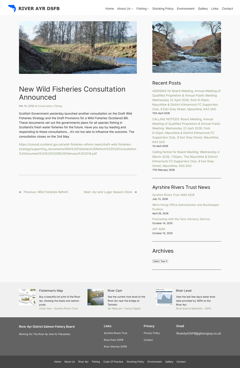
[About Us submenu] (132, 8)
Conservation (45, 105)
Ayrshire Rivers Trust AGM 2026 (173, 195)
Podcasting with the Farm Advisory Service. (181, 219)
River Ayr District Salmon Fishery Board (47, 326)
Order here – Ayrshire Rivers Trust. (58, 308)
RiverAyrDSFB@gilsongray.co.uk (198, 333)
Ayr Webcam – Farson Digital (124, 308)
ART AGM (158, 229)
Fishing (58, 105)
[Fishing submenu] (148, 8)
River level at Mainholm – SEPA (193, 308)
